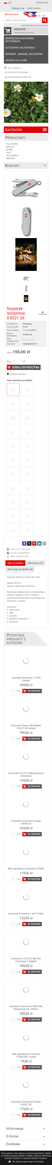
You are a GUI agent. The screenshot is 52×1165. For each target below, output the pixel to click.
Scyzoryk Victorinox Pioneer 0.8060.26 (26, 822)
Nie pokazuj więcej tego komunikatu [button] (28, 1161)
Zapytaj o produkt (20, 549)
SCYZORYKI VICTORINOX (20, 47)
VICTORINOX (12, 155)
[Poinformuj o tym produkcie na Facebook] (24, 543)
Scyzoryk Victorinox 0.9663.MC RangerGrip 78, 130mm (26, 1007)
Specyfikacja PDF (19, 556)
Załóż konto (34, 8)
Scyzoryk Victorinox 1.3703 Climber (26, 679)
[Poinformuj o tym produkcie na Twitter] (29, 543)
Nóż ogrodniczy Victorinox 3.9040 (26, 868)
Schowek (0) (42, 2)
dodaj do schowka (18, 374)
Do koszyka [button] (34, 691)
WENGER (10, 158)
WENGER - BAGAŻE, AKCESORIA (23, 54)
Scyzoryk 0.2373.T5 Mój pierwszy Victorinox (26, 774)
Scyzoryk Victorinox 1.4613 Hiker (26, 913)
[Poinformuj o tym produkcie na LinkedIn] (39, 543)
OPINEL (9, 150)
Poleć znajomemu (20, 553)
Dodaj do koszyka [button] (25, 367)
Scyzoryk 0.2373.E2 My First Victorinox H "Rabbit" (26, 960)
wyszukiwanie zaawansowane (34, 25)
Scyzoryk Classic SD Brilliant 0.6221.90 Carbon (26, 727)
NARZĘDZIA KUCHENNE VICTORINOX (19, 40)
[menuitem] (26, 40)
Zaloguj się (17, 8)
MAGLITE (10, 147)
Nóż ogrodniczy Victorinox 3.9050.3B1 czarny (26, 1055)
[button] (6, 2)
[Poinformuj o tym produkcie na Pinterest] (34, 543)
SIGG (8, 152)
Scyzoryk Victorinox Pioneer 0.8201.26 (26, 1103)
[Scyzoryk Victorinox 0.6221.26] (26, 188)
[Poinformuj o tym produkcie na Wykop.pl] (44, 543)
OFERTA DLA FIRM (16, 60)
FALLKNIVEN (12, 144)
